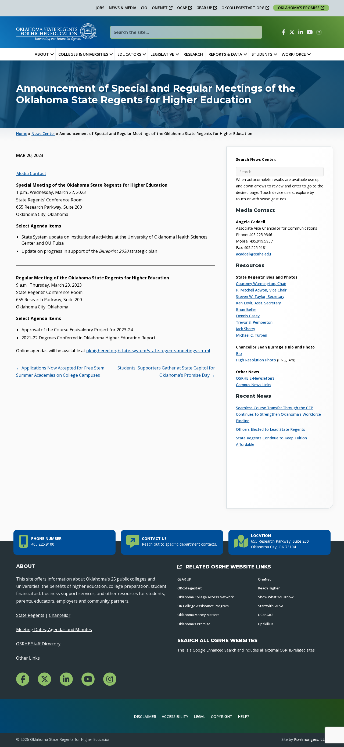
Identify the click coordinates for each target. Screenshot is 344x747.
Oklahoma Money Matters (198, 614)
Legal (199, 716)
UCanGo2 (265, 614)
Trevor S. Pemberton (254, 322)
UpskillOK (266, 623)
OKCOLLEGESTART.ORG (243, 7)
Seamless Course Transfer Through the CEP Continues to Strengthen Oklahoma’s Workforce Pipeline (278, 414)
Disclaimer (145, 716)
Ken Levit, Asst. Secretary (258, 302)
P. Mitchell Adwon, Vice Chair (261, 290)
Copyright (221, 716)
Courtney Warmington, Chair (261, 283)
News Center (43, 133)
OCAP (182, 7)
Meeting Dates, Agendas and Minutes (54, 629)
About (42, 54)
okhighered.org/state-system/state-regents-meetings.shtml (148, 351)
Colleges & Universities (83, 54)
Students (262, 54)
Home (21, 133)
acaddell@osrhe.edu (253, 254)
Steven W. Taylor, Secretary (260, 296)
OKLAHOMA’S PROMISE (299, 7)
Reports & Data (225, 54)
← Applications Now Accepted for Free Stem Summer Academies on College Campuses (60, 371)
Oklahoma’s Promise (193, 623)
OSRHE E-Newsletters (255, 378)
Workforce (294, 54)
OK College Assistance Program (203, 605)
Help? (243, 716)
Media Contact (31, 173)
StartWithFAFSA (270, 605)
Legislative (162, 54)
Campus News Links (253, 384)
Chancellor (59, 615)
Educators (129, 54)
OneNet (264, 579)
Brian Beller (246, 309)
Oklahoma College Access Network (205, 597)
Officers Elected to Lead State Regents (270, 429)
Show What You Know (275, 597)
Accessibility (175, 716)
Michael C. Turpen (251, 335)
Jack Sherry (245, 328)
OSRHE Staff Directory (38, 644)
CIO (144, 7)
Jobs (99, 7)
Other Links (28, 658)
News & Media (122, 7)
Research (193, 54)
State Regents (30, 615)
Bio (239, 353)
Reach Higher (269, 588)
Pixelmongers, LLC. (311, 739)
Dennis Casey (248, 315)
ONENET (160, 7)
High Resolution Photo (256, 359)
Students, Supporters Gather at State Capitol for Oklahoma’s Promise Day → (166, 371)
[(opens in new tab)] (310, 715)
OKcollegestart (189, 588)
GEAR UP (204, 7)
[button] (52, 54)
